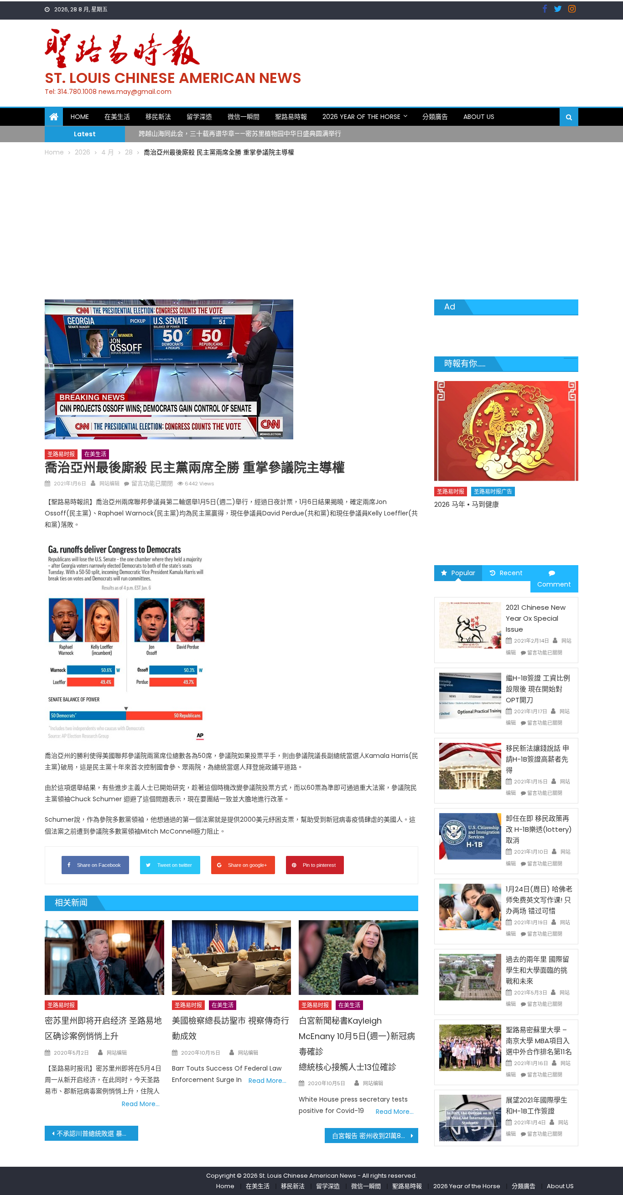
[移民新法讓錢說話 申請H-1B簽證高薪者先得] (470, 765)
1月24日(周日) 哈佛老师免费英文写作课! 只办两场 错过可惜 (539, 900)
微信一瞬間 (244, 116)
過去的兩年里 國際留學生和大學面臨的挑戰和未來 (537, 970)
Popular (463, 572)
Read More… (141, 1103)
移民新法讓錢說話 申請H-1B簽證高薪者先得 (537, 759)
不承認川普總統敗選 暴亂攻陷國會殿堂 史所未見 (97, 1133)
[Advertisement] (311, 226)
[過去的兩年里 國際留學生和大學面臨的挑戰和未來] (470, 976)
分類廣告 (435, 116)
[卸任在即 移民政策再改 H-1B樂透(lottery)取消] (470, 835)
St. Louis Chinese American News (173, 77)
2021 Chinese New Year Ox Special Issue (536, 618)
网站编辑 (109, 483)
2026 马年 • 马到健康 (466, 504)
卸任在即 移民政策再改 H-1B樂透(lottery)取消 (539, 829)
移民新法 (158, 116)
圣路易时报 (61, 454)
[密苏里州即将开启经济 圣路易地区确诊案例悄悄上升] (104, 957)
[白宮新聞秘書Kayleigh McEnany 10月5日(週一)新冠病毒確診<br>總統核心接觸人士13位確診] (358, 957)
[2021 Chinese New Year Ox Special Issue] (470, 624)
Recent (511, 572)
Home (80, 116)
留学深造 (199, 116)
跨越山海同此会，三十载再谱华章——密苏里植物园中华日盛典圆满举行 (240, 128)
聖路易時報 (291, 116)
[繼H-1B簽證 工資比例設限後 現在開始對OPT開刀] (470, 695)
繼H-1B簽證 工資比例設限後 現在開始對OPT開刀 (538, 689)
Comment (554, 584)
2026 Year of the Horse (361, 116)
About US (478, 116)
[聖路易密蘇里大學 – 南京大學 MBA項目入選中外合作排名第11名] (470, 1046)
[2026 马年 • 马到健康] (506, 431)
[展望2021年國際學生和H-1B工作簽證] (470, 1117)
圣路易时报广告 (493, 491)
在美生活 (117, 116)
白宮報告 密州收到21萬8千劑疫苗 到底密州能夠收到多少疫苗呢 (375, 1135)
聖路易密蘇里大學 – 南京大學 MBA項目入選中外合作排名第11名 (539, 1040)
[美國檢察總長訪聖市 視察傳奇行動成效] (231, 957)
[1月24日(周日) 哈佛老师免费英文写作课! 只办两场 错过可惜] (470, 906)
